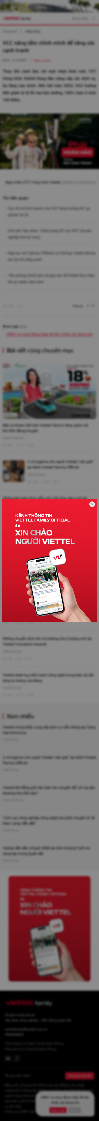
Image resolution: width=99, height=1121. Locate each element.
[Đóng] (92, 504)
